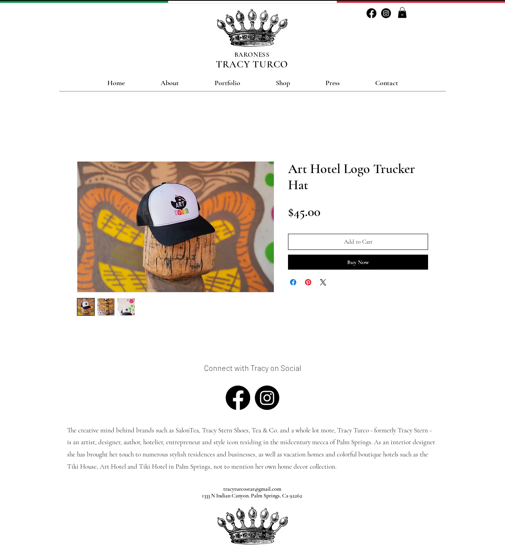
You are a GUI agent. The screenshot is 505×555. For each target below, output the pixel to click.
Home (84, 133)
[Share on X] (323, 282)
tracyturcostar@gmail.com (252, 489)
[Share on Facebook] (293, 282)
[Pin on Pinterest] (308, 282)
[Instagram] (386, 13)
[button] (402, 12)
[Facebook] (371, 13)
